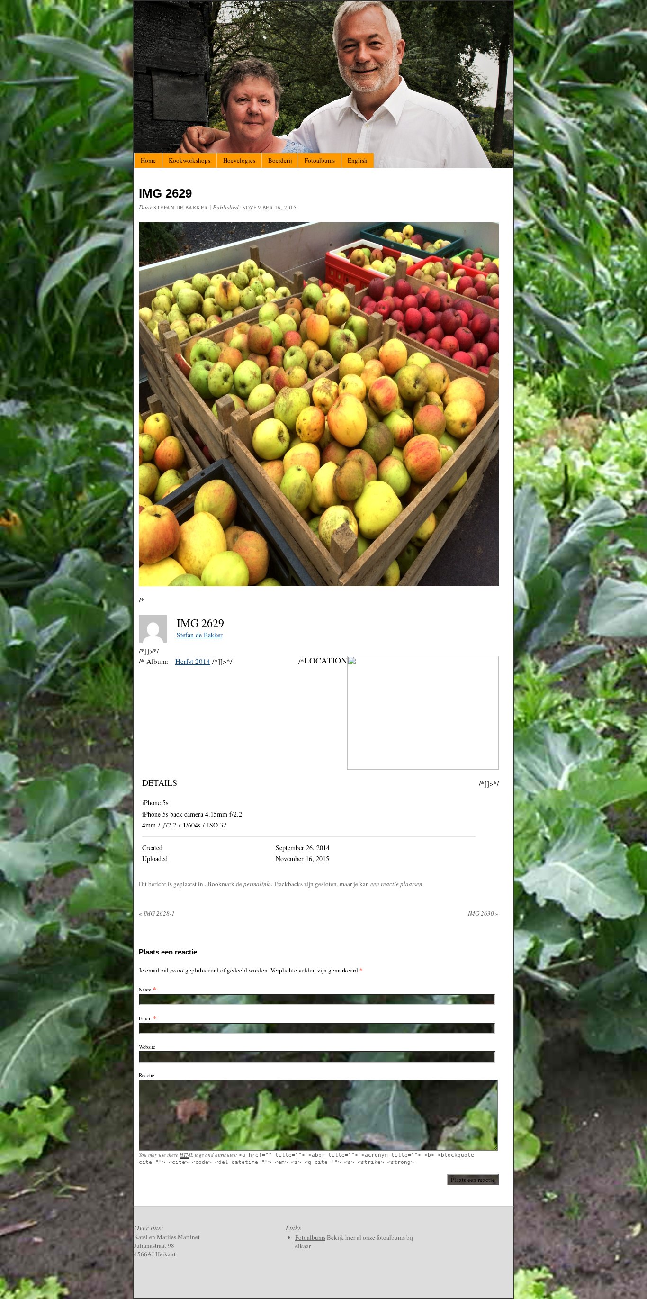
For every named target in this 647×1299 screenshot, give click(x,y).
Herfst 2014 (192, 661)
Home (148, 160)
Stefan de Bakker (180, 207)
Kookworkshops (189, 160)
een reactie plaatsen (396, 884)
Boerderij (280, 160)
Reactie (146, 1075)
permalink (257, 884)
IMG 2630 (483, 913)
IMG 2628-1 (157, 913)
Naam (145, 989)
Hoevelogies (239, 160)
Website (147, 1046)
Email (145, 1018)
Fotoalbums (320, 160)
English (358, 160)
